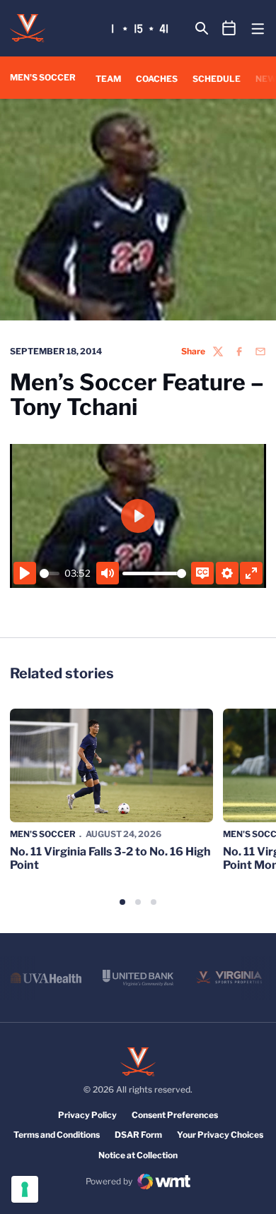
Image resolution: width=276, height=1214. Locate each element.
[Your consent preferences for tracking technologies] (24, 1189)
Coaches (157, 78)
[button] (122, 902)
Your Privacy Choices (220, 1134)
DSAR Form (138, 1134)
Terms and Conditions (56, 1134)
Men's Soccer (43, 834)
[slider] (49, 573)
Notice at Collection (138, 1155)
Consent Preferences (175, 1115)
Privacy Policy (87, 1115)
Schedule (216, 78)
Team (108, 78)
